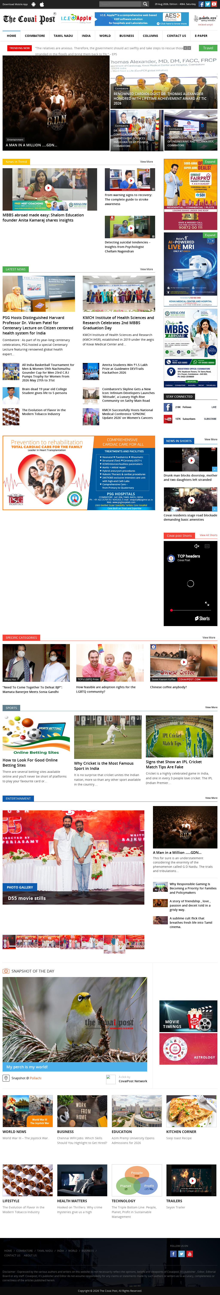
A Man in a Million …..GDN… (177, 852)
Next (137, 872)
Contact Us (176, 36)
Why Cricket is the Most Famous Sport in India (104, 766)
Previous (10, 872)
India (86, 36)
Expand (210, 161)
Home (11, 36)
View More (146, 161)
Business (126, 36)
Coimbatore (35, 36)
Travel (208, 48)
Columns (150, 36)
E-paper (201, 36)
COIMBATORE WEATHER (188, 984)
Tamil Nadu (63, 36)
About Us (30, 1255)
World (105, 36)
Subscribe (210, 418)
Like (214, 407)
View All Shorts (208, 535)
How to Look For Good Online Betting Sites (30, 762)
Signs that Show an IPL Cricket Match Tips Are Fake (174, 764)
